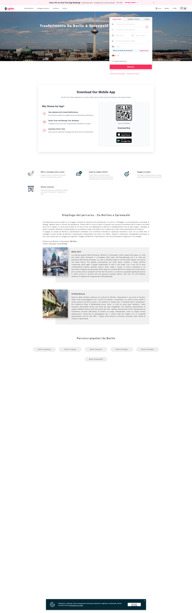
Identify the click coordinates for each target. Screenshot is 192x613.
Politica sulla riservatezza (117, 73)
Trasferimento (28, 8)
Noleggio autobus (43, 8)
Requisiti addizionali (120, 61)
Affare (65, 8)
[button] (114, 55)
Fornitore (56, 8)
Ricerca (130, 67)
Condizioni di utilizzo (133, 73)
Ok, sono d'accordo (134, 604)
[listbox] (166, 8)
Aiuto (159, 8)
